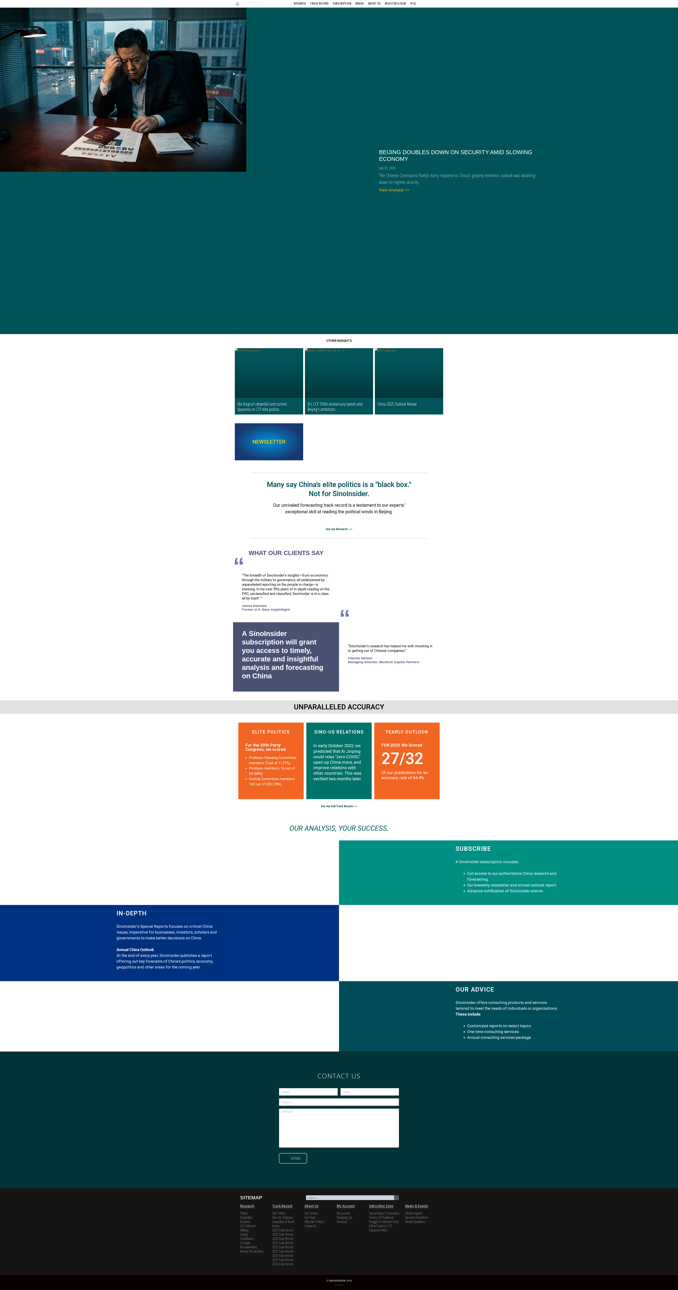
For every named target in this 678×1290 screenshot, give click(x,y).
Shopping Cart (344, 1217)
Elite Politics (278, 1213)
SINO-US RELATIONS (339, 732)
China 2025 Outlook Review (397, 404)
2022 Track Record (282, 1247)
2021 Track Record (282, 1251)
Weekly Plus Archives (251, 1251)
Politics (244, 1213)
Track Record (319, 3)
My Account (346, 1205)
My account (343, 1213)
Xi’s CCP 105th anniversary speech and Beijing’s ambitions (335, 406)
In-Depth (245, 1242)
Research (300, 3)
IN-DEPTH (132, 913)
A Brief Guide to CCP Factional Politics (380, 1228)
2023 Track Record (282, 1242)
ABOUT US (374, 3)
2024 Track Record (282, 1238)
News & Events (416, 1205)
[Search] (396, 1197)
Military (244, 1230)
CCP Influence (248, 1226)
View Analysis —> (394, 190)
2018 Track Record (282, 1264)
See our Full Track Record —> (339, 806)
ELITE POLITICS (271, 732)
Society (244, 1234)
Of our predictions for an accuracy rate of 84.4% (404, 775)
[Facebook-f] (420, 1198)
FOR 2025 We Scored (401, 745)
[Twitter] (412, 1198)
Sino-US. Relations (282, 1217)
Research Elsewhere (416, 1217)
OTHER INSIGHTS (339, 341)
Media (359, 3)
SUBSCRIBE (473, 848)
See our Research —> (339, 529)
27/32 (402, 758)
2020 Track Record (282, 1255)
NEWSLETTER (269, 442)
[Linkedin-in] (428, 1198)
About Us (312, 1205)
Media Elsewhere (415, 1221)
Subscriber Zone (381, 1205)
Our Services (311, 1213)
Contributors (247, 1238)
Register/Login (395, 3)
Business (245, 1221)
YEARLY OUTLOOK (407, 732)
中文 (413, 3)
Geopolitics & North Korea (283, 1223)
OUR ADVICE (475, 989)
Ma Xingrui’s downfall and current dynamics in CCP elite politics (262, 406)
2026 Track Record (282, 1230)
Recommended (248, 1247)
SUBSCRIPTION (342, 3)
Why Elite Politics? (314, 1221)
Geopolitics (246, 1217)
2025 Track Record (282, 1234)
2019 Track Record (282, 1259)
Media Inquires (414, 1213)
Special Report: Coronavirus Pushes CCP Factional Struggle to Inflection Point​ (384, 1217)
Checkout (342, 1221)
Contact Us (310, 1226)
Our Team (310, 1217)
